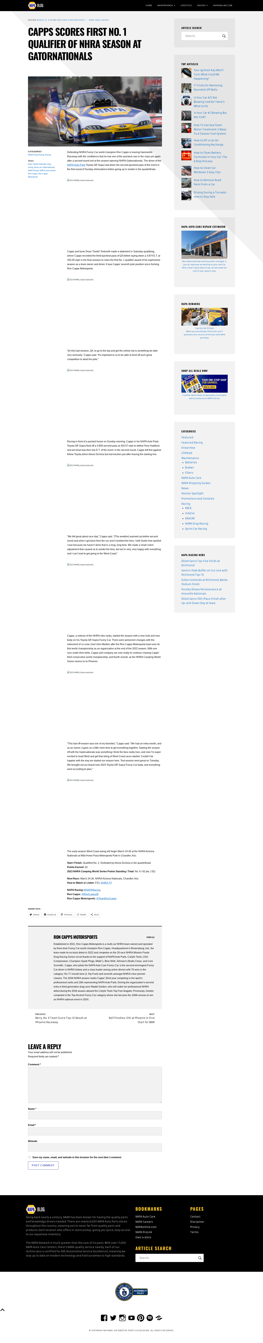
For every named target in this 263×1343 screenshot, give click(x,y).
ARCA (188, 508)
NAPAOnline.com (222, 5)
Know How (188, 447)
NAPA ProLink (143, 1232)
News (185, 488)
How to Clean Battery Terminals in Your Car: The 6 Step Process (210, 157)
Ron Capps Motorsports (71, 20)
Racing (201, 5)
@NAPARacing (92, 890)
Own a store (143, 1237)
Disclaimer (197, 1221)
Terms (194, 1232)
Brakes (189, 467)
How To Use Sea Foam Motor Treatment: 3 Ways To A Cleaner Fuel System (210, 129)
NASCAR (190, 518)
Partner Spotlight (192, 493)
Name (32, 1109)
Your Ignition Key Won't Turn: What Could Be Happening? (209, 74)
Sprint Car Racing (196, 528)
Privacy (195, 1227)
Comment (34, 1064)
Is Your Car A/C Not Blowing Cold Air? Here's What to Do (209, 102)
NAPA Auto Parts (76, 165)
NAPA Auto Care (191, 477)
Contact (195, 1216)
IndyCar (190, 513)
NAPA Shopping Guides (195, 483)
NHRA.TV (106, 883)
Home (149, 5)
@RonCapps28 (90, 894)
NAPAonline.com (146, 1227)
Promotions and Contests (197, 498)
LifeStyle (186, 5)
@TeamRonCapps (106, 898)
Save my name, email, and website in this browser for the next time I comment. (77, 1157)
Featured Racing (192, 442)
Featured (187, 437)
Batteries (191, 462)
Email (32, 1125)
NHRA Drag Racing (99, 20)
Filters (189, 472)
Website (32, 1141)
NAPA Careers (144, 1221)
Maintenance (165, 5)
